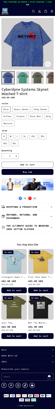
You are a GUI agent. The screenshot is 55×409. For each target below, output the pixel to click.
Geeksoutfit (29, 406)
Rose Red (35, 116)
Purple (21, 116)
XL (24, 136)
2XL (33, 136)
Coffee (7, 116)
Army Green (40, 109)
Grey (48, 116)
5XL (15, 143)
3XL (43, 136)
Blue (6, 109)
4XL (5, 143)
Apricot (8, 123)
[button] (52, 11)
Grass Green (21, 109)
